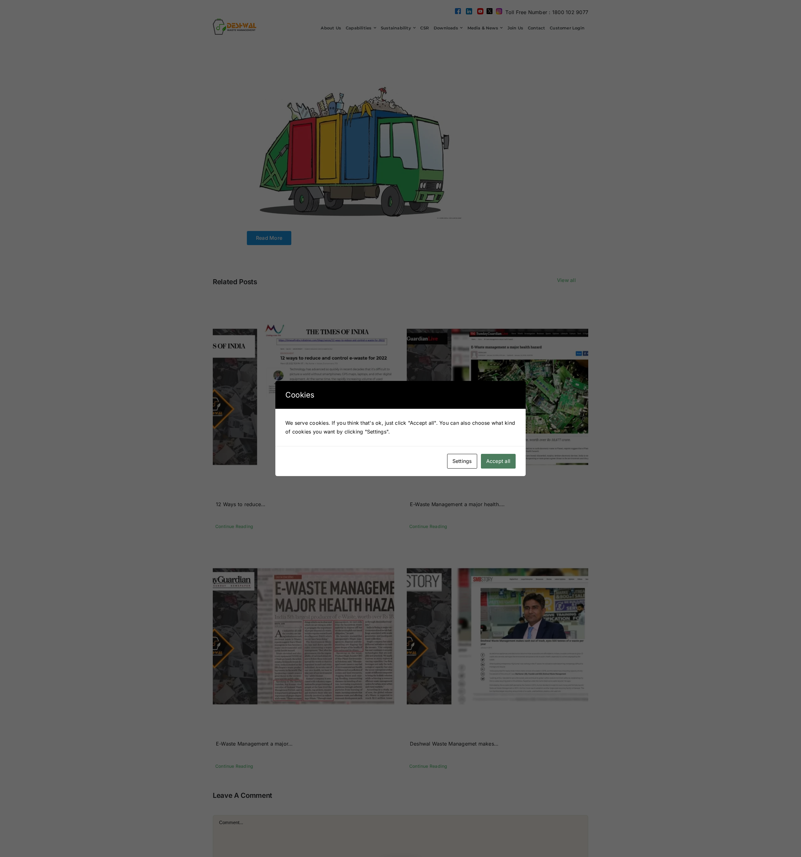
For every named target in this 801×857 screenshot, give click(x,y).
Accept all (498, 461)
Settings (462, 461)
